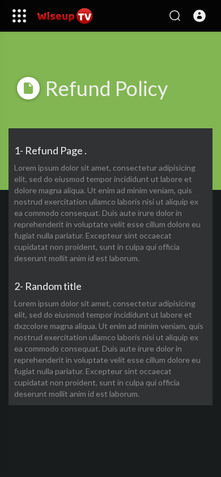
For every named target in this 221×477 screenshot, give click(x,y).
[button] (199, 16)
